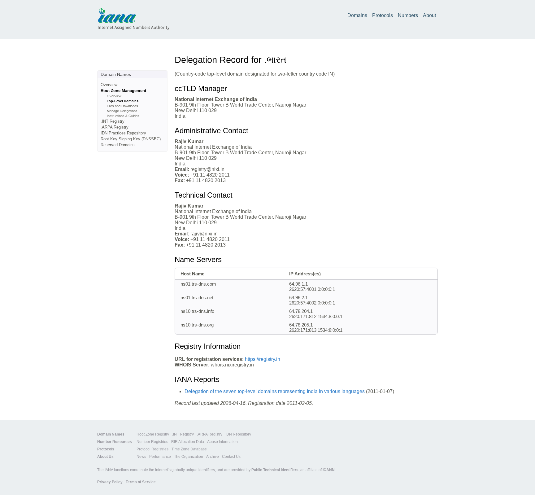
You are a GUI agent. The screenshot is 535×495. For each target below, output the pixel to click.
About (429, 15)
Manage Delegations (122, 111)
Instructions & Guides (123, 116)
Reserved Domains (118, 144)
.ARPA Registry (114, 127)
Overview (109, 84)
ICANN (329, 470)
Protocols (382, 15)
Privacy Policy (110, 482)
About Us (105, 456)
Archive (212, 456)
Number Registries (152, 442)
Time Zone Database (189, 449)
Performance (160, 456)
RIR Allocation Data (187, 442)
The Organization (188, 456)
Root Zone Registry (153, 434)
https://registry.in (262, 359)
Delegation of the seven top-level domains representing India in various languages (275, 391)
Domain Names (110, 434)
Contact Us (231, 456)
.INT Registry (112, 121)
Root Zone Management (123, 90)
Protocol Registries (152, 449)
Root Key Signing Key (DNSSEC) (131, 139)
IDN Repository (238, 434)
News (141, 456)
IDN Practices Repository (123, 133)
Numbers (408, 15)
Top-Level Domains (122, 101)
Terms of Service (141, 482)
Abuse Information (222, 442)
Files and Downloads (122, 106)
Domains (357, 15)
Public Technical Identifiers (274, 470)
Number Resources (114, 442)
